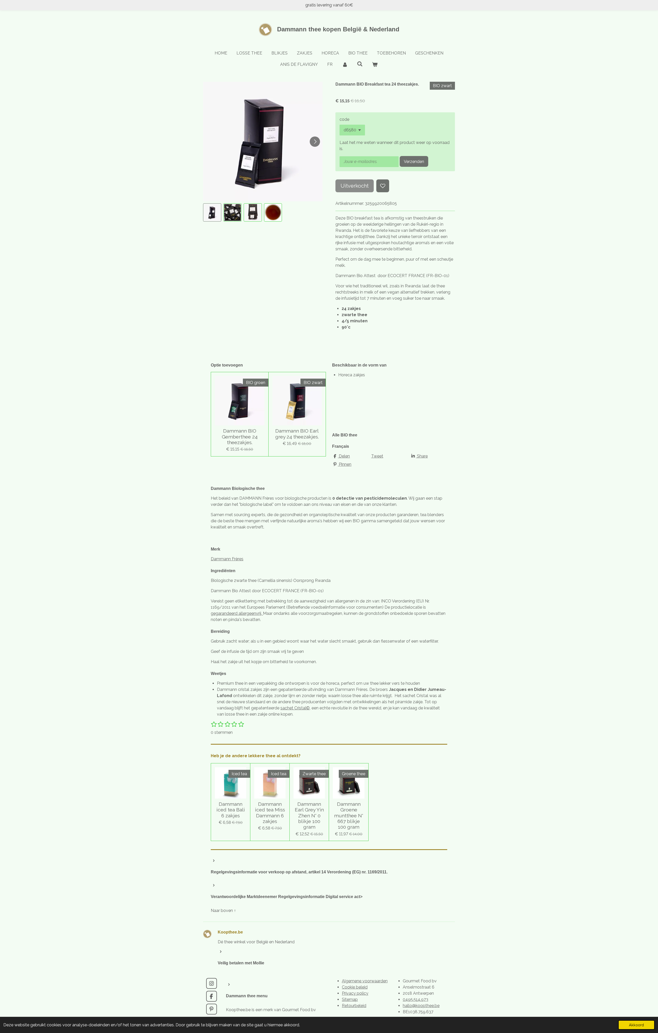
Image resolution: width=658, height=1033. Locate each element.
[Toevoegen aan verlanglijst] (382, 185)
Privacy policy (355, 993)
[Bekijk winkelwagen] (375, 64)
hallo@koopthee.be (421, 1005)
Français (340, 446)
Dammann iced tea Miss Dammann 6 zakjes (270, 812)
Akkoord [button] (636, 1025)
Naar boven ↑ (223, 910)
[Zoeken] (360, 64)
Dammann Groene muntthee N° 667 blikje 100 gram (348, 815)
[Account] (345, 64)
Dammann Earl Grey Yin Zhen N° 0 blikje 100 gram (309, 815)
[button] (212, 212)
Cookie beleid (355, 987)
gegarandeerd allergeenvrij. (237, 613)
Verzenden (414, 161)
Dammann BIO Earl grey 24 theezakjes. (297, 433)
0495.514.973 (415, 999)
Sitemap (350, 999)
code (344, 119)
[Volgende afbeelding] (315, 141)
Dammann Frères (227, 558)
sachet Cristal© (295, 708)
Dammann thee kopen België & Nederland (338, 29)
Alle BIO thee (344, 435)
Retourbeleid (354, 1005)
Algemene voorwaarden (365, 981)
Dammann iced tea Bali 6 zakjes (230, 809)
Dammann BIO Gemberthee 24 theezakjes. (240, 436)
